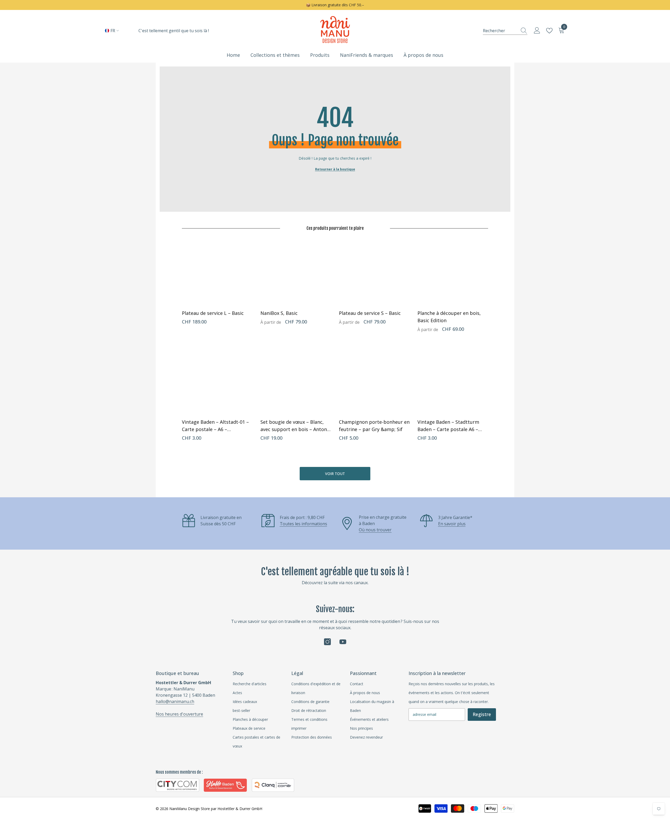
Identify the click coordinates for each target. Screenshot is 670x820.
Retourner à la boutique (335, 169)
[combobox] (500, 30)
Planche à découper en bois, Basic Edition (449, 316)
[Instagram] (327, 642)
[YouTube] (343, 642)
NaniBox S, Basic (279, 313)
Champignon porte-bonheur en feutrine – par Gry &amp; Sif (374, 425)
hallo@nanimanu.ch (175, 701)
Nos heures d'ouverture (179, 714)
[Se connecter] (537, 30)
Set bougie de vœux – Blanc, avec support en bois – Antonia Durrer (295, 426)
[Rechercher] (505, 30)
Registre (482, 714)
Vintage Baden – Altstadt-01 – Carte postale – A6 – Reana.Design (215, 426)
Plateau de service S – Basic (370, 313)
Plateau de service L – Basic (213, 313)
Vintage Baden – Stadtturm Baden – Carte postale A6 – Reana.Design (448, 426)
